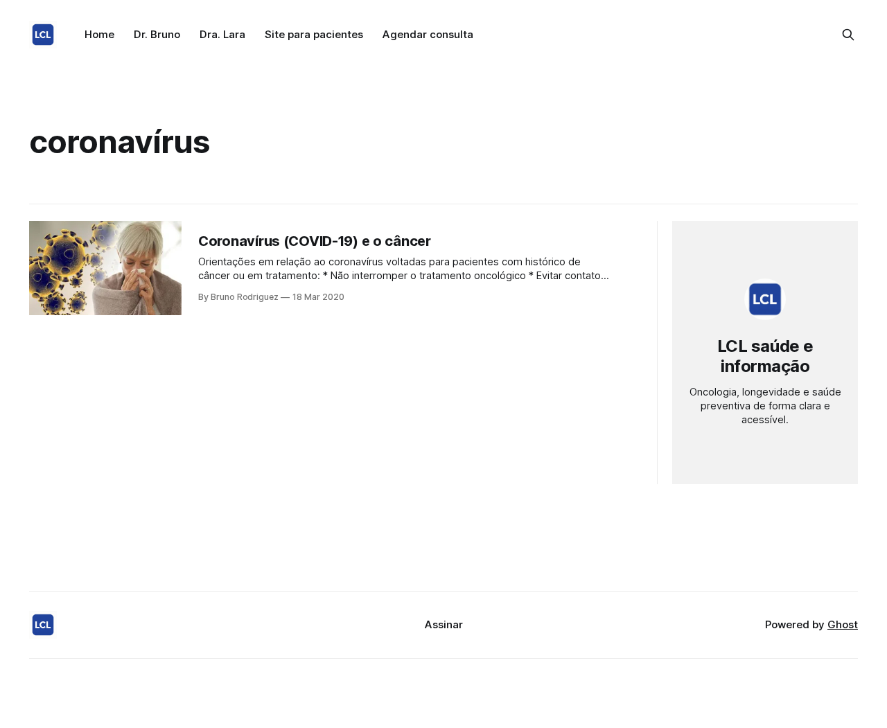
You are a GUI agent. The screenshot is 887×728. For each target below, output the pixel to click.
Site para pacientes (314, 34)
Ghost (842, 624)
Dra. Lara (222, 34)
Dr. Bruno (157, 34)
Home (99, 34)
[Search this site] (848, 35)
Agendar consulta (428, 34)
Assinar (444, 624)
